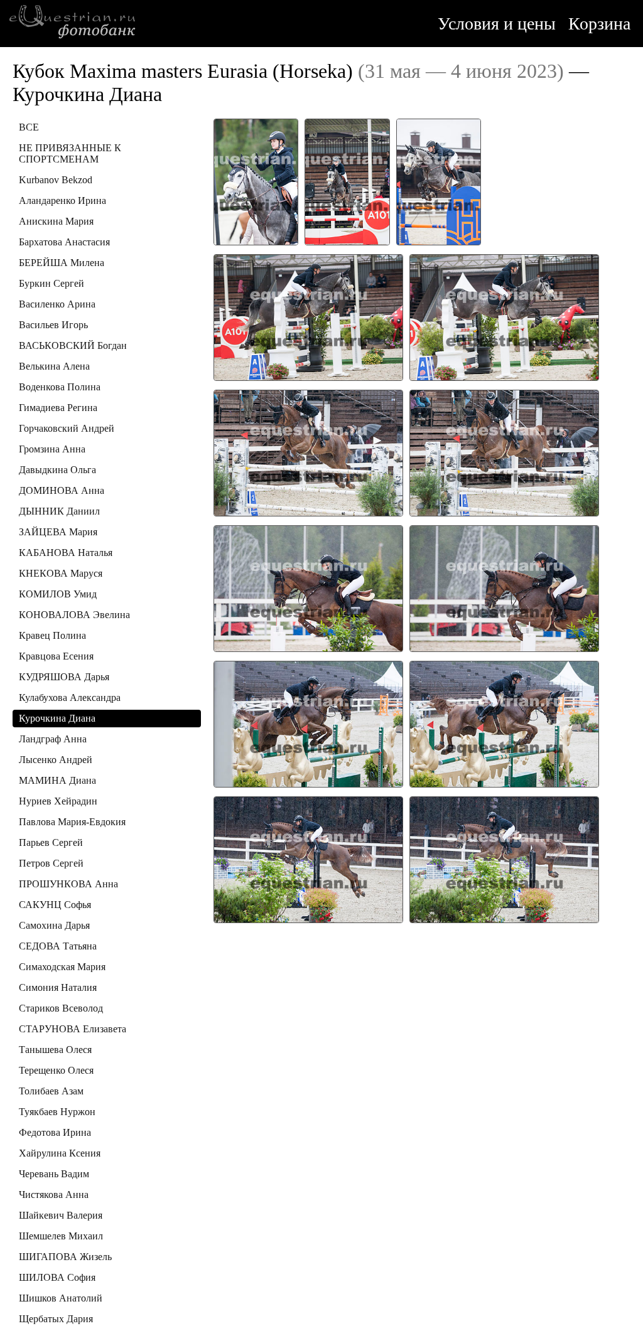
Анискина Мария (56, 221)
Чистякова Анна (54, 1194)
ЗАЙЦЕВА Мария (58, 532)
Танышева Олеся (55, 1049)
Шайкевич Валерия (60, 1215)
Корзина (599, 23)
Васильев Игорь (53, 324)
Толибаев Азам (51, 1091)
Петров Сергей (51, 863)
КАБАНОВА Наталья (65, 552)
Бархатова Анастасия (64, 242)
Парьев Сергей (51, 842)
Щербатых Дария (56, 1318)
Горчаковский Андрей (66, 428)
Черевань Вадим (54, 1173)
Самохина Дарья (54, 925)
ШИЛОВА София (57, 1277)
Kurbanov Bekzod (55, 179)
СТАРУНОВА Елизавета (72, 1029)
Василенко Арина (57, 304)
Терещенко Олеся (56, 1070)
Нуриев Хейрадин (58, 801)
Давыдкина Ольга (57, 469)
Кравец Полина (52, 635)
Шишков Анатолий (60, 1298)
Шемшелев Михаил (61, 1236)
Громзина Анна (52, 449)
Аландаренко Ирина (62, 200)
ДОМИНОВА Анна (61, 490)
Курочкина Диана (57, 718)
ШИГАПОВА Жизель (65, 1256)
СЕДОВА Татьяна (58, 946)
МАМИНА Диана (57, 780)
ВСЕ (29, 127)
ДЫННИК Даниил (59, 511)
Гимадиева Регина (58, 407)
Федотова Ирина (55, 1132)
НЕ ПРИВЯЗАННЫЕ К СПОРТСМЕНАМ (70, 153)
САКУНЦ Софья (55, 904)
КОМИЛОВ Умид (58, 594)
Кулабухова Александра (70, 697)
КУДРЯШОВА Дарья (64, 676)
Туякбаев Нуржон (57, 1111)
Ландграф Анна (53, 739)
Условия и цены (497, 23)
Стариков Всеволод (61, 1008)
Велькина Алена (54, 366)
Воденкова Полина (59, 387)
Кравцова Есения (56, 656)
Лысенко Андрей (55, 759)
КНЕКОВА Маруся (60, 573)
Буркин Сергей (51, 283)
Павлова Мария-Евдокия (72, 821)
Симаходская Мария (62, 966)
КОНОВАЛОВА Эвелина (74, 614)
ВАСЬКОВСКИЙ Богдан (73, 345)
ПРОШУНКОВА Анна (68, 884)
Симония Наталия (58, 987)
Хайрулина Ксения (59, 1153)
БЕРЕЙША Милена (61, 262)
